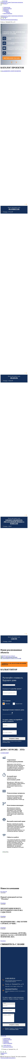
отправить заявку (14, 1024)
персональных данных (6, 742)
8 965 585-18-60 (4, 19)
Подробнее (3, 903)
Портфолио (6, 9)
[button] (25, 204)
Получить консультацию (12, 58)
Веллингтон (14, 209)
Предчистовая (19, 703)
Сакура (14, 639)
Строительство (6, 7)
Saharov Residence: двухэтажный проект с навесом (14, 521)
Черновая (7, 703)
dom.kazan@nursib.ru (13, 19)
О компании (6, 11)
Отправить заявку (14, 738)
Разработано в (4, 1053)
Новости (8, 12)
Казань (5, 3)
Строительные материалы (17, 2)
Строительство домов (6, 2)
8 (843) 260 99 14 (10, 978)
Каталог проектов (7, 8)
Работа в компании (7, 13)
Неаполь (14, 378)
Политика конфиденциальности (8, 1057)
